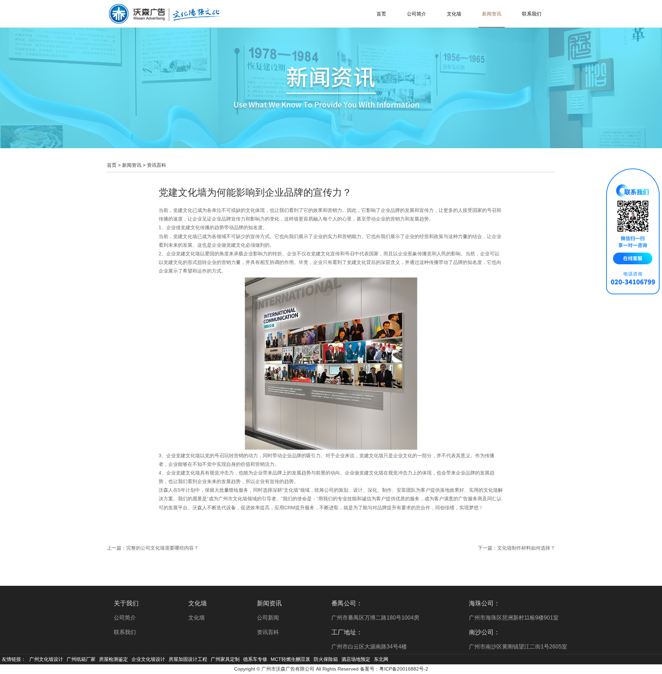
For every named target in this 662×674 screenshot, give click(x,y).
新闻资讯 (491, 14)
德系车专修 (255, 659)
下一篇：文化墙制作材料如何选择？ (516, 548)
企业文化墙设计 (148, 659)
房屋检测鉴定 (113, 659)
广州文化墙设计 (46, 659)
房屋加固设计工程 (188, 659)
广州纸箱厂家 (81, 659)
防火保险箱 (326, 659)
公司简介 (416, 14)
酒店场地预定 (355, 659)
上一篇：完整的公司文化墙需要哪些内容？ (153, 548)
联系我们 (531, 14)
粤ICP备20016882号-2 (403, 669)
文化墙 (454, 14)
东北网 (381, 659)
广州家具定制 (225, 659)
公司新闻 (268, 618)
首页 (381, 14)
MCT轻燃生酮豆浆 (290, 659)
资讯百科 (156, 165)
